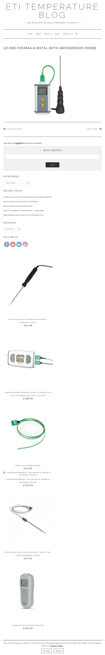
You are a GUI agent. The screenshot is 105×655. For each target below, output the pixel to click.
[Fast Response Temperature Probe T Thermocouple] (27, 286)
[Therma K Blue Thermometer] (27, 592)
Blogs (47, 34)
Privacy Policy (56, 646)
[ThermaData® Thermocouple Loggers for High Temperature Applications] (27, 359)
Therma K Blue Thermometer (28, 625)
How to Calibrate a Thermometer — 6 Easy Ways (23, 211)
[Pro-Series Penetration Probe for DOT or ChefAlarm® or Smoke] (27, 519)
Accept (46, 651)
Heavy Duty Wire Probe (28, 466)
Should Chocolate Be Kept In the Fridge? (20, 202)
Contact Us (68, 34)
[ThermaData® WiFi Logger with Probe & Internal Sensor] (27, 474)
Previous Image (14, 129)
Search (52, 165)
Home (30, 34)
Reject (59, 651)
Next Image (92, 129)
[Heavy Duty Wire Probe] (27, 432)
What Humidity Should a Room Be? (18, 206)
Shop (57, 34)
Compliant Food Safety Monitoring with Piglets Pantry (27, 197)
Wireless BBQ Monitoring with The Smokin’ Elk (23, 215)
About (38, 34)
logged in (19, 143)
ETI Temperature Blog (52, 11)
